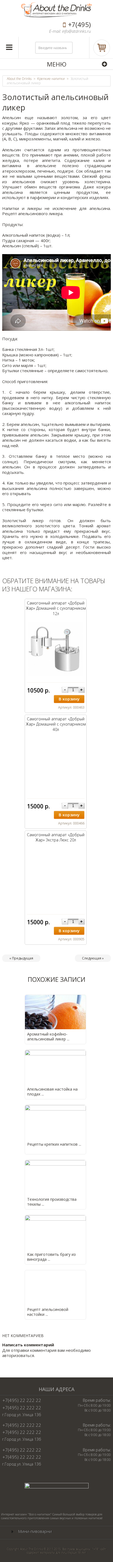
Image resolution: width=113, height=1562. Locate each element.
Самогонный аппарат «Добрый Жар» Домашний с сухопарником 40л (56, 724)
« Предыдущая (21, 958)
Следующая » (93, 958)
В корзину (69, 699)
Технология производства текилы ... (52, 1202)
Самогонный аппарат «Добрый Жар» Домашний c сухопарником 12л (56, 608)
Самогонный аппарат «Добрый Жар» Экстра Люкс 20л (55, 837)
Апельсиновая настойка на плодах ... (52, 1092)
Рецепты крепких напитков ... (54, 1144)
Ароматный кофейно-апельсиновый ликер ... (48, 1036)
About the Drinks (19, 79)
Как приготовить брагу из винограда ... (51, 1257)
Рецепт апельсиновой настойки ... (47, 1312)
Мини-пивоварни (35, 1531)
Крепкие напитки (51, 79)
